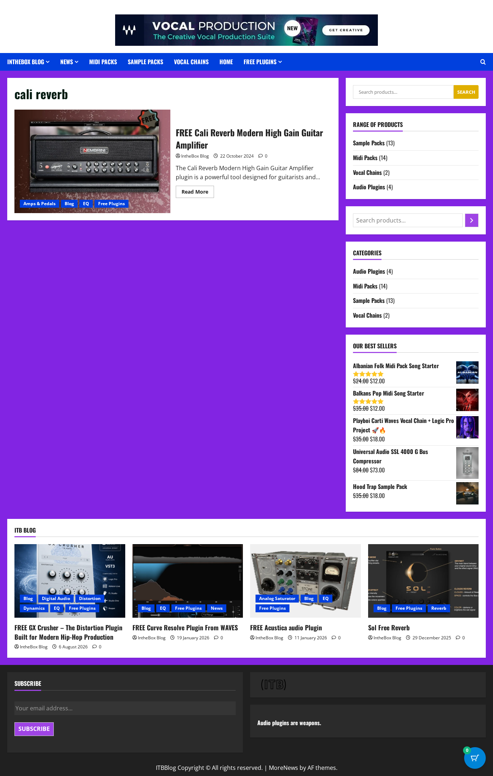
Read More (198, 193)
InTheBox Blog (25, 61)
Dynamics (34, 608)
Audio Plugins (369, 186)
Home (226, 61)
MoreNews (283, 768)
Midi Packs (103, 61)
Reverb (438, 608)
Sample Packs (145, 61)
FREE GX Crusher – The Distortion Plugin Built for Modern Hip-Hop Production (68, 632)
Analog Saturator (277, 598)
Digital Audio (56, 598)
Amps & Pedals (39, 203)
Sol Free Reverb (389, 627)
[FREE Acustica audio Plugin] (305, 581)
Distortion (90, 598)
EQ (86, 203)
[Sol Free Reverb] (423, 581)
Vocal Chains (191, 61)
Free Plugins (260, 61)
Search (466, 92)
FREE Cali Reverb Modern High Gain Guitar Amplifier (92, 161)
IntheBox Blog (195, 156)
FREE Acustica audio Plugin (286, 627)
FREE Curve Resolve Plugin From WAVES (185, 627)
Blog (69, 203)
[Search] (472, 220)
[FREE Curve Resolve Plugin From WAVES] (187, 581)
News (66, 61)
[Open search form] (483, 62)
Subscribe (34, 729)
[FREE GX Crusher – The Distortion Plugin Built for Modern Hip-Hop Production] (69, 581)
